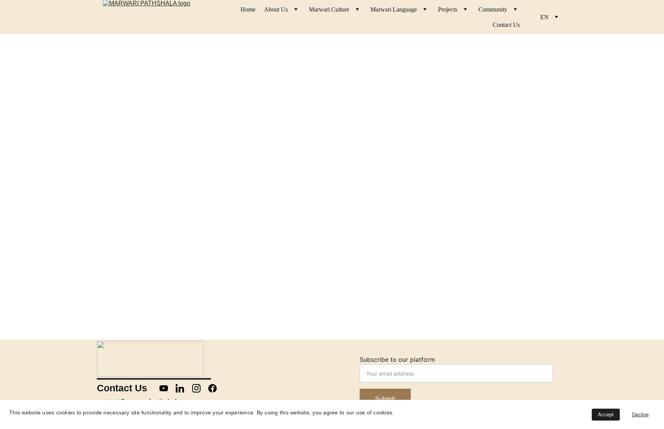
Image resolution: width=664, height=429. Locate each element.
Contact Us (506, 25)
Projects (447, 9)
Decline (640, 414)
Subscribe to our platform (397, 359)
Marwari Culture (329, 9)
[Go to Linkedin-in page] (184, 388)
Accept (606, 414)
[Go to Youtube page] (167, 388)
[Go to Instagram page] (200, 388)
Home (248, 9)
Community (492, 9)
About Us (276, 9)
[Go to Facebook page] (212, 388)
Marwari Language (393, 9)
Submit (385, 398)
